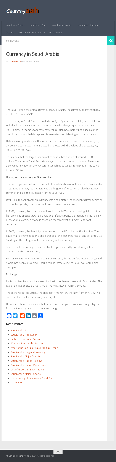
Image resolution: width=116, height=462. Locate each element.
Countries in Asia (37, 24)
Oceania (10, 32)
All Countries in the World (30, 32)
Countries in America (88, 24)
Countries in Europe (61, 24)
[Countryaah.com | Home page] (23, 10)
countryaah (15, 61)
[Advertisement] (54, 86)
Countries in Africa (14, 24)
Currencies (12, 40)
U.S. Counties (55, 32)
